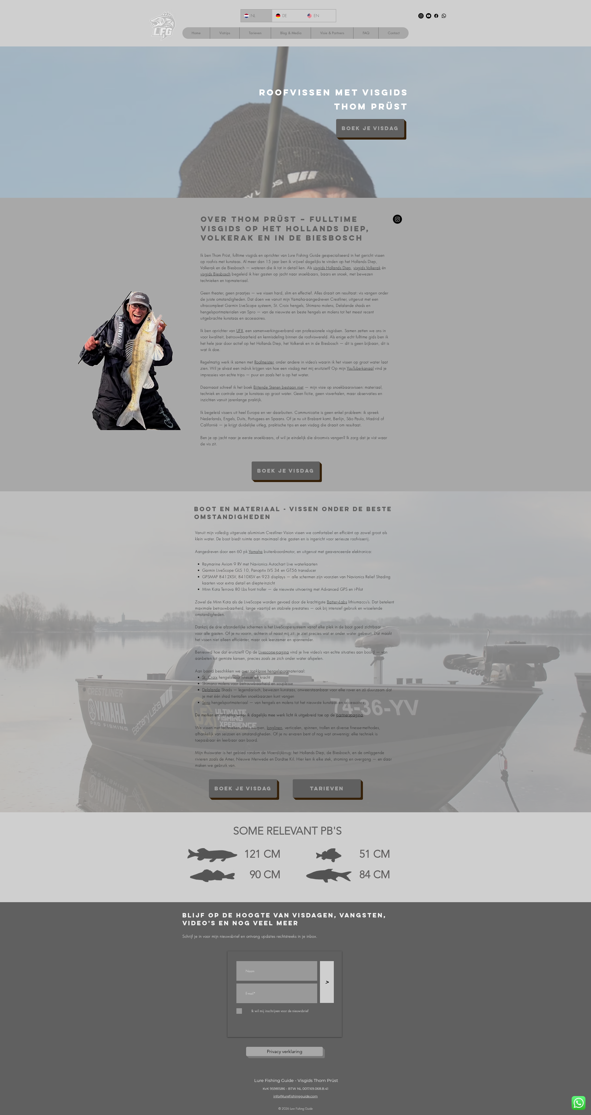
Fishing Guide (304, 1108)
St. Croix (210, 677)
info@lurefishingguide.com (295, 1096)
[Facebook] (436, 15)
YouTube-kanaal (360, 368)
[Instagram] (421, 15)
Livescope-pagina (274, 652)
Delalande (211, 689)
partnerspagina (349, 715)
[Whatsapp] (443, 15)
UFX (239, 330)
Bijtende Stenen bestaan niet (278, 387)
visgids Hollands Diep (332, 267)
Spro (206, 702)
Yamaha (256, 551)
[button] (224, 33)
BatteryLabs (337, 602)
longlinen (274, 727)
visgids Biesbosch (215, 274)
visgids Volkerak (366, 267)
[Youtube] (428, 15)
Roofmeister (264, 362)
